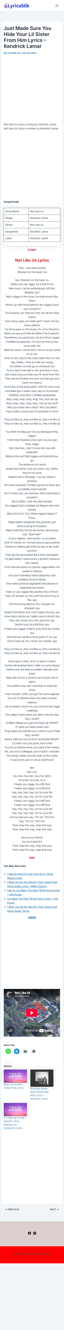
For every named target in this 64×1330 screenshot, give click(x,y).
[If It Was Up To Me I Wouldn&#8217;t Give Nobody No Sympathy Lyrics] (15, 1109)
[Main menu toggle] (57, 5)
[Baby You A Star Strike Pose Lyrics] (15, 1076)
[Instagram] (34, 1233)
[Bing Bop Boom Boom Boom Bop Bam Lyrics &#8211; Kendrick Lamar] (41, 1078)
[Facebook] (29, 1233)
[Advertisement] (32, 89)
